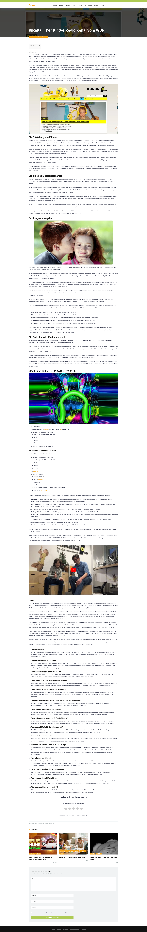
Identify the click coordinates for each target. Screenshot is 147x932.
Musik (90, 5)
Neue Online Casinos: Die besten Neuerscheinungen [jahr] (40, 858)
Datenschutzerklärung (49, 1)
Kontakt (30, 1)
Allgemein (32, 853)
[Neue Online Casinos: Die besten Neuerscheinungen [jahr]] (43, 843)
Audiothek (44, 490)
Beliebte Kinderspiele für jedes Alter (72, 857)
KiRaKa (50, 823)
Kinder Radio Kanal (39, 823)
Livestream (36, 471)
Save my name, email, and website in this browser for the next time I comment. (54, 913)
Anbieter (35, 1)
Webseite (46, 429)
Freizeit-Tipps (82, 5)
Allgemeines (41, 1)
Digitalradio (31, 823)
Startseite (54, 5)
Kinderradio (45, 823)
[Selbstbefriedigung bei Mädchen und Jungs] (104, 843)
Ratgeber (68, 5)
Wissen (102, 5)
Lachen (96, 5)
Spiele (74, 5)
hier (61, 429)
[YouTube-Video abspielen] (73, 570)
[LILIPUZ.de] (33, 5)
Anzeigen (37, 45)
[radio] (66, 809)
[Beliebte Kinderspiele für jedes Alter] (73, 843)
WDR (53, 823)
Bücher (61, 5)
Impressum (58, 1)
